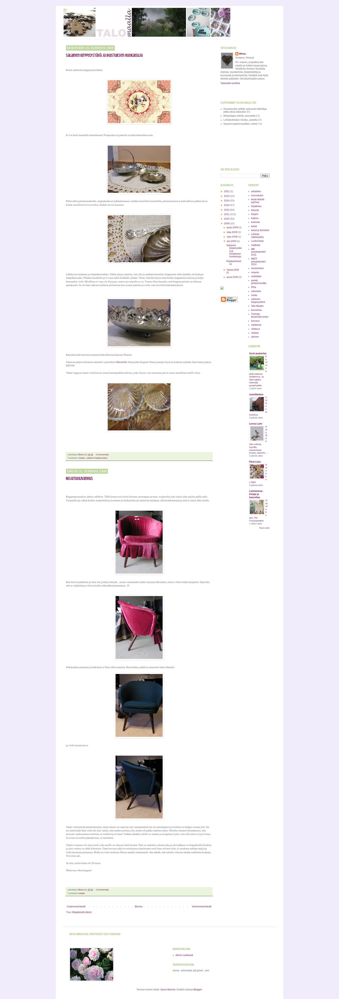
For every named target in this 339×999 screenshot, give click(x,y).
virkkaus (255, 329)
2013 (227, 205)
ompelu (255, 272)
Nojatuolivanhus (79, 478)
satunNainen (256, 394)
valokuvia (256, 324)
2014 (227, 200)
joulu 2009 (233, 227)
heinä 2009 (233, 269)
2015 (227, 196)
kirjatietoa (256, 206)
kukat (254, 226)
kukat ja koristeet (260, 230)
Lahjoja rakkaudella (257, 235)
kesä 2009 (233, 277)
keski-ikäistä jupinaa (257, 201)
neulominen (257, 268)
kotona (254, 218)
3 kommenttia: (103, 890)
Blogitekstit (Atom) (82, 912)
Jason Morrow (167, 989)
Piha (253, 287)
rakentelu (256, 291)
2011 (227, 214)
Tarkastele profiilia (230, 83)
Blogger (198, 989)
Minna (242, 53)
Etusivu (139, 906)
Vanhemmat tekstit (201, 906)
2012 (227, 209)
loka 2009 (232, 232)
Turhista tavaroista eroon (259, 315)
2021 (227, 191)
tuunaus (255, 321)
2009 (227, 223)
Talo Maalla (257, 306)
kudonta (255, 222)
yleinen (255, 336)
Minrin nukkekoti (184, 955)
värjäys (255, 332)
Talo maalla (67, 13)
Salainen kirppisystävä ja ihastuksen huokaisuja (104, 55)
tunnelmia (256, 310)
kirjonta (255, 210)
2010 (227, 218)
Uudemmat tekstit (76, 906)
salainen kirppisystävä (96, 458)
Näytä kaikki (264, 528)
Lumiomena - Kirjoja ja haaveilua (256, 494)
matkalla (255, 245)
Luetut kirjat (257, 241)
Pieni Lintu (255, 461)
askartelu (256, 191)
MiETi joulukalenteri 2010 (258, 261)
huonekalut (257, 195)
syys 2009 (232, 236)
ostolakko (256, 276)
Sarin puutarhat (257, 353)
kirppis (82, 458)
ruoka (254, 295)
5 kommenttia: (103, 454)
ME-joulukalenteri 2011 (258, 252)
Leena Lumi (255, 423)
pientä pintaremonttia (258, 282)
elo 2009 (232, 241)
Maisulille (121, 362)
